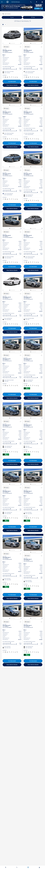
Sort (13, 17)
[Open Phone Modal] (31, 1)
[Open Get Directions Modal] (36, 1)
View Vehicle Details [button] (12, 85)
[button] (5, 7)
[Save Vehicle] (20, 46)
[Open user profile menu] (42, 2)
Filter (34, 17)
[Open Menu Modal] (2, 2)
